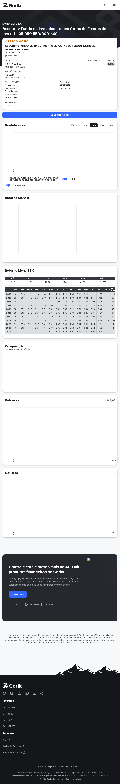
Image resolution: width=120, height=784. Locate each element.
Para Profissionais (12, 752)
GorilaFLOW (8, 726)
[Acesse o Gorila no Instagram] (19, 693)
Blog (4, 740)
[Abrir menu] (114, 5)
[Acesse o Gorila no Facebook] (12, 693)
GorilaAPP (7, 720)
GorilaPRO (8, 714)
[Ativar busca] (105, 5)
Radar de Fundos (11, 746)
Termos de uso (74, 766)
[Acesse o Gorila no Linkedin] (34, 693)
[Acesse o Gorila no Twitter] (4, 693)
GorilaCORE (8, 707)
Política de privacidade (50, 766)
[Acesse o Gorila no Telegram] (42, 693)
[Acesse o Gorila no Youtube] (27, 693)
